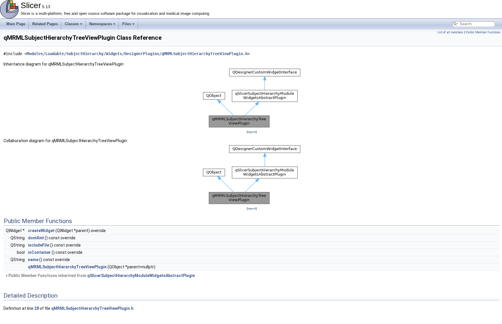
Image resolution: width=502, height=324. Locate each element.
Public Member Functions (483, 32)
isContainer (39, 252)
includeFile (38, 245)
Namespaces (100, 24)
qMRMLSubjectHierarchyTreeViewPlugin (67, 267)
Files (126, 24)
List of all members (450, 32)
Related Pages (45, 24)
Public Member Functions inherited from (101, 275)
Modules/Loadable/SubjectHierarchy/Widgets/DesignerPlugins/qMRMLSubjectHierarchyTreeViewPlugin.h (137, 53)
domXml (36, 238)
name (33, 259)
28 (36, 308)
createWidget (41, 230)
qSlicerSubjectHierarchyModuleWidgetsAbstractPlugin (141, 275)
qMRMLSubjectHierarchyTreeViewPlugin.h (92, 308)
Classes (72, 24)
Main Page (15, 24)
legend (252, 131)
